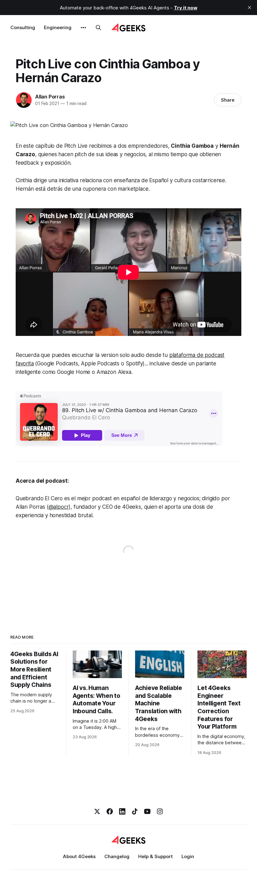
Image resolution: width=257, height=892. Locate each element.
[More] (83, 28)
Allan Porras (50, 96)
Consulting (22, 27)
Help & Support (155, 856)
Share (227, 100)
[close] (249, 8)
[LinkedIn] (122, 811)
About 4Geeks (79, 856)
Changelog (116, 856)
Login (187, 856)
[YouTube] (147, 811)
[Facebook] (110, 811)
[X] (97, 811)
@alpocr (59, 507)
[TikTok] (135, 811)
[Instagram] (160, 811)
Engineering (57, 27)
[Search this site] (98, 28)
